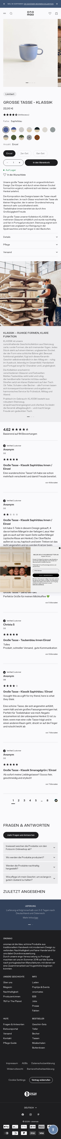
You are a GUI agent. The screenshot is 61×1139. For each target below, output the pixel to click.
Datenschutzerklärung (38, 584)
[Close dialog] (60, 548)
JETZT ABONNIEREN (45, 575)
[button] (53, 1129)
